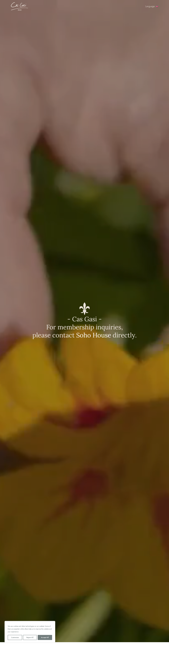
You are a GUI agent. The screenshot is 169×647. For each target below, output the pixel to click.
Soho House (93, 335)
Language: (150, 6)
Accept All (45, 637)
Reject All (29, 637)
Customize (15, 637)
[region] (30, 631)
